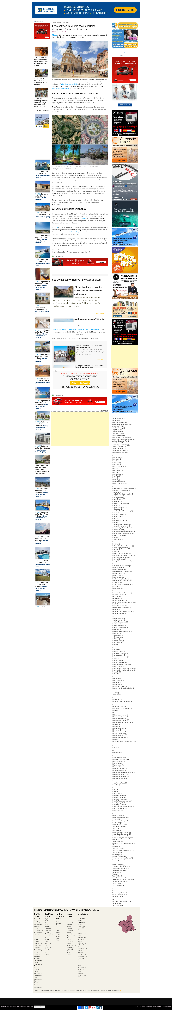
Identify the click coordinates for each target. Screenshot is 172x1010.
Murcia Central (69, 915)
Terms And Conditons (139, 1006)
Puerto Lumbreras (48, 950)
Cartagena (83, 218)
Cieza (57, 930)
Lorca (56, 227)
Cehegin (58, 929)
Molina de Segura (75, 232)
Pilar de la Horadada (37, 955)
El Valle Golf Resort (70, 931)
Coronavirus (64, 990)
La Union (36, 941)
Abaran (69, 921)
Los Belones (37, 945)
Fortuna (58, 932)
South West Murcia (49, 915)
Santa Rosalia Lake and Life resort (38, 975)
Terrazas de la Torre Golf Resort (38, 981)
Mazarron (48, 943)
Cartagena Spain (55, 990)
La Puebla (37, 936)
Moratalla (58, 936)
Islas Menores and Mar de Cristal (38, 926)
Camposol (48, 928)
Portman (36, 962)
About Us (159, 1006)
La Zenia (80, 973)
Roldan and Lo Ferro (38, 965)
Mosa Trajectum (71, 945)
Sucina (69, 955)
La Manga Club (38, 930)
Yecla (57, 940)
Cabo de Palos (38, 919)
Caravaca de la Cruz (60, 926)
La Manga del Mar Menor (38, 933)
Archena (69, 924)
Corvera (69, 928)
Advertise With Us (166, 1006)
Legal (154, 1006)
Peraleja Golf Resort (70, 950)
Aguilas (47, 919)
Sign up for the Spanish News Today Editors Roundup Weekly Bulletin (77, 329)
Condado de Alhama (48, 931)
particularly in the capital (61, 89)
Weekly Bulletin (116, 990)
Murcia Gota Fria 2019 (86, 990)
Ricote (69, 953)
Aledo (46, 921)
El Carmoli (37, 923)
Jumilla (58, 934)
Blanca (69, 926)
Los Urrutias (37, 949)
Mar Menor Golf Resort (38, 952)
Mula (57, 938)
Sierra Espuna (49, 953)
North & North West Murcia (60, 916)
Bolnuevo (47, 926)
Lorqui (69, 939)
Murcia (54, 34)
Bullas (57, 921)
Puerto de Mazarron (48, 946)
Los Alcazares (38, 943)
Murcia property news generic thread (101, 990)
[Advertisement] (80, 429)
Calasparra (59, 923)
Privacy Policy (149, 1006)
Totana (47, 955)
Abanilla (69, 919)
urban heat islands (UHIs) (69, 84)
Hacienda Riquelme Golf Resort (71, 936)
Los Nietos (37, 947)
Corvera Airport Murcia (73, 990)
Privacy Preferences (39, 1006)
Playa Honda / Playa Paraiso (38, 959)
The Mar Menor (37, 915)
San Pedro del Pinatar (38, 970)
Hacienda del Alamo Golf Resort (48, 937)
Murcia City (70, 947)
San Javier (37, 968)
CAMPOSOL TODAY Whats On (42, 990)
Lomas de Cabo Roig (82, 976)
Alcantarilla (70, 923)
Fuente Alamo (49, 934)
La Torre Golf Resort (38, 938)
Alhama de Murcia (48, 923)
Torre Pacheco (38, 985)
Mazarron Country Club (82, 953)
